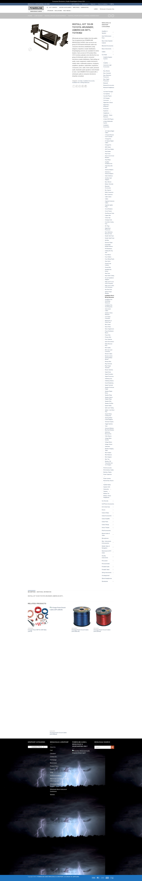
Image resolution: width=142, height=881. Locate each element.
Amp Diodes (108, 151)
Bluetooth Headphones (108, 87)
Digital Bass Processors (108, 229)
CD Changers (106, 98)
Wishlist (52, 794)
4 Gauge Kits (108, 138)
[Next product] (109, 15)
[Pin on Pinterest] (82, 86)
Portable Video (105, 569)
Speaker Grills (106, 487)
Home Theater (105, 527)
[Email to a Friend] (79, 86)
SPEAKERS (50, 10)
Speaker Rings (108, 395)
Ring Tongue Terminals (108, 366)
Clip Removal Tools (109, 213)
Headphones (106, 113)
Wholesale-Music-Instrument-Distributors (58, 790)
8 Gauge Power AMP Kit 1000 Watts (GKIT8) (37, 630)
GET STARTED (75, 4)
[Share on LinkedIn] (85, 86)
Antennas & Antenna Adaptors (109, 172)
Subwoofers (106, 489)
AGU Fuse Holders (109, 149)
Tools (106, 426)
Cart (51, 750)
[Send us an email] (111, 4)
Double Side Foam (109, 236)
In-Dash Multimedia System (108, 122)
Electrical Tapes (109, 242)
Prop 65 (52, 769)
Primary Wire (108, 337)
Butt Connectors (109, 194)
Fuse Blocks (108, 254)
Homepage (53, 760)
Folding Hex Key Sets (109, 251)
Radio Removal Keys (108, 344)
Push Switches (108, 339)
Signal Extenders (109, 374)
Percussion (105, 560)
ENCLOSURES (58, 10)
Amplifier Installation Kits (108, 162)
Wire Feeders (108, 452)
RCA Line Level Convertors (108, 350)
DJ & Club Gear (106, 507)
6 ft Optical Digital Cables (109, 141)
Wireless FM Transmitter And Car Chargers (108, 463)
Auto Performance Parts (106, 37)
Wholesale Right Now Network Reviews (59, 785)
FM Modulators (108, 248)
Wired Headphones (107, 578)
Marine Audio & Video (106, 534)
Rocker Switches (109, 369)
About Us (93, 4)
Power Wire (107, 335)
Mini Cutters (108, 324)
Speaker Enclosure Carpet (109, 388)
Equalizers (105, 110)
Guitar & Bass (105, 512)
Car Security (105, 501)
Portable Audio (105, 566)
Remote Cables (108, 353)
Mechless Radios (107, 472)
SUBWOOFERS (85, 7)
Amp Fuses (107, 153)
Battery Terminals (109, 184)
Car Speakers (106, 93)
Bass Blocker (106, 71)
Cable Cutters (108, 196)
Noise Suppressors (109, 329)
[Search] (47, 7)
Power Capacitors (107, 474)
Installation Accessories (55, 16)
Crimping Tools (108, 220)
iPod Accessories (107, 467)
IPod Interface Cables (108, 470)
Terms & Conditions (102, 4)
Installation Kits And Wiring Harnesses (108, 301)
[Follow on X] (110, 4)
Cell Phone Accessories (108, 504)
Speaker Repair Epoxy (108, 392)
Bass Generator (107, 73)
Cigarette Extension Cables (109, 201)
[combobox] (38, 747)
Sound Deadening (109, 383)
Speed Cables (108, 405)
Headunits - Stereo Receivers (107, 116)
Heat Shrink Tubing (109, 275)
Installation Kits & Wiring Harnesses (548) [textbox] (38, 747)
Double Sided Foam (109, 238)
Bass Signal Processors (106, 80)
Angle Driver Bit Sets (108, 166)
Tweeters (105, 491)
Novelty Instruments (105, 556)
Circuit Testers (108, 211)
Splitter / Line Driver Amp (109, 410)
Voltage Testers (108, 444)
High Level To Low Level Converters (109, 282)
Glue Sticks (108, 261)
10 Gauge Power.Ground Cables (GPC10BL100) (80, 630)
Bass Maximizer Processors (107, 76)
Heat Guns (107, 273)
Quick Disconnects (109, 341)
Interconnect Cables (108, 309)
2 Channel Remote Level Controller (109, 135)
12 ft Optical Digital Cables (109, 131)
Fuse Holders (108, 257)
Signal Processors (109, 376)
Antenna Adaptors (109, 169)
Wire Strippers (108, 457)
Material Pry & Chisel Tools (108, 321)
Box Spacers (108, 190)
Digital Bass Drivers (108, 102)
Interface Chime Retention (108, 313)
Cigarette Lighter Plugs (109, 205)
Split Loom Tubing (109, 407)
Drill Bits (107, 240)
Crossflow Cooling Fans (109, 222)
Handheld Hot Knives (108, 270)
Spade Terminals (109, 385)
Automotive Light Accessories (107, 66)
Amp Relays (108, 159)
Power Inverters (107, 478)
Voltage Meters (108, 442)
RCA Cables (108, 347)
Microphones (105, 538)
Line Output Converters (107, 317)
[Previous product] (112, 15)
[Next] (113, 672)
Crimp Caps (108, 217)
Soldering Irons (108, 378)
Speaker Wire (108, 401)
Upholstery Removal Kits (108, 433)
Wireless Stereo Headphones (107, 496)
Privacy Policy (54, 766)
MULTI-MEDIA (67, 10)
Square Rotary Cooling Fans (108, 414)
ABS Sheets (108, 147)
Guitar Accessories (107, 515)
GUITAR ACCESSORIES (65, 7)
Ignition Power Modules (108, 292)
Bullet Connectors (109, 192)
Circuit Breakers (109, 209)
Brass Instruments (106, 48)
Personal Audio (106, 563)
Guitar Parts (105, 521)
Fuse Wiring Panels (109, 259)
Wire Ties (107, 459)
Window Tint (106, 493)
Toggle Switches (109, 424)
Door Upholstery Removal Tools (109, 232)
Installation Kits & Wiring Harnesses (83, 16)
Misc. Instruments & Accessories (106, 542)
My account (85, 4)
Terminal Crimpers (109, 421)
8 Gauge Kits (108, 145)
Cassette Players (107, 96)
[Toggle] (113, 32)
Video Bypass (108, 436)
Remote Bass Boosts (108, 480)
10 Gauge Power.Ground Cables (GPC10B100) (58, 733)
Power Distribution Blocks (109, 331)
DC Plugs (107, 226)
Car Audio (38, 16)
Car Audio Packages (108, 91)
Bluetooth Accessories (107, 45)
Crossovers (106, 100)
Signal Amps (108, 372)
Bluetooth (105, 83)
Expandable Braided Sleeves (109, 245)
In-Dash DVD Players (108, 119)
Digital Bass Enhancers (106, 105)
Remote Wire (108, 361)
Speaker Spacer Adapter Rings (109, 398)
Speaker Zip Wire (109, 403)
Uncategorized (105, 575)
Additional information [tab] (44, 592)
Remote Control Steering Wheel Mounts (108, 357)
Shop (51, 772)
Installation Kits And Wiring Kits (108, 305)
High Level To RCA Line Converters (109, 286)
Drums (103, 509)
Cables (103, 51)
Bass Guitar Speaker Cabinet (107, 41)
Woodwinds (105, 581)
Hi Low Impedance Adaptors (109, 278)
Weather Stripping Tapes (109, 449)
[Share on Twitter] (76, 86)
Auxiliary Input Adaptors (108, 178)
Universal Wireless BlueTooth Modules (109, 429)
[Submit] (112, 747)
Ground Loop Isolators (108, 264)
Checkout (53, 753)
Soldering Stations (109, 380)
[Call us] (113, 4)
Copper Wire (108, 215)
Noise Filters (108, 326)
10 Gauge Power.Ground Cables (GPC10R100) (102, 630)
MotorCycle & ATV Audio (106, 551)
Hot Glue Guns (108, 289)
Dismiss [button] (87, 1)
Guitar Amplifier (106, 518)
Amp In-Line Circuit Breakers (109, 156)
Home (30, 16)
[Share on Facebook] (73, 86)
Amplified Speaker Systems (107, 58)
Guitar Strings (105, 524)
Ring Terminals (108, 363)
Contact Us (53, 756)
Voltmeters (107, 446)
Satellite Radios (107, 484)
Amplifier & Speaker (104, 32)
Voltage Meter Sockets (108, 439)
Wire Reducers (108, 454)
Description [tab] (31, 592)
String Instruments (106, 572)
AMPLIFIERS (76, 7)
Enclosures (106, 108)
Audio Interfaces (109, 175)
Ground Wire (108, 267)
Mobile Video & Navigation (106, 547)
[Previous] (28, 672)
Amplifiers (105, 63)
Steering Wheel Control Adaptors (109, 418)
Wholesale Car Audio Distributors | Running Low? (59, 780)
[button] (95, 9)
